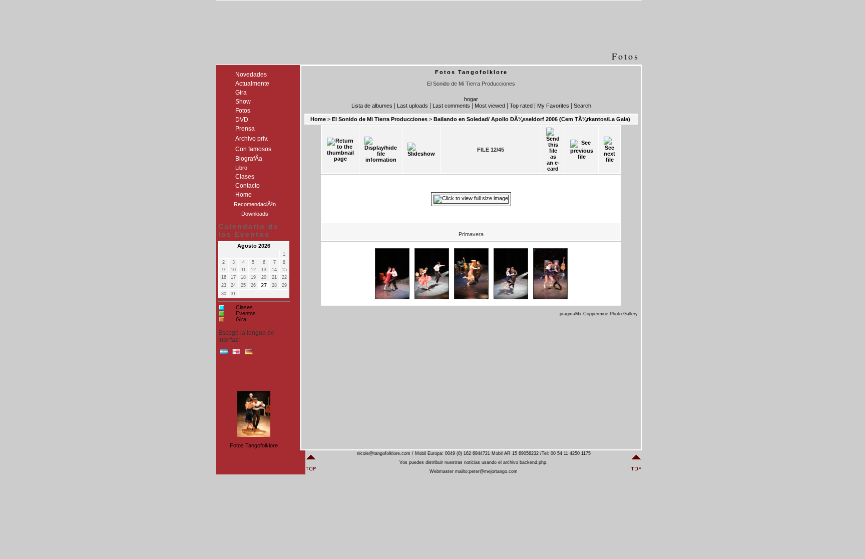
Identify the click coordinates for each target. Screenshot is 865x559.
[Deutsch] (248, 354)
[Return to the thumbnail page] (340, 149)
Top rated (521, 106)
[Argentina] (223, 354)
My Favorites (553, 106)
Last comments (451, 106)
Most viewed (490, 106)
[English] (236, 354)
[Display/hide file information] (380, 149)
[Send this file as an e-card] (553, 149)
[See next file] (609, 149)
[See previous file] (581, 149)
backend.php (533, 462)
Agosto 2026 (253, 246)
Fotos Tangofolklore (254, 445)
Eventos (246, 313)
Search (582, 106)
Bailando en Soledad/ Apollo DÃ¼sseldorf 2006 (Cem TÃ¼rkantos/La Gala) (532, 119)
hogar (471, 99)
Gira (241, 319)
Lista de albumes (371, 106)
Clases (244, 307)
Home (318, 119)
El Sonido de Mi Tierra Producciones (379, 119)
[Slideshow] (421, 149)
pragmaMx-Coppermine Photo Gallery (599, 313)
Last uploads (412, 106)
